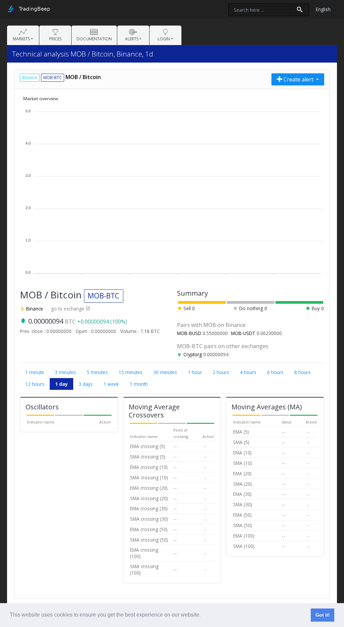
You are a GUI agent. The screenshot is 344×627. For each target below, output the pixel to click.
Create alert (298, 79)
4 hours (248, 372)
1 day (61, 384)
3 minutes (65, 372)
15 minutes (130, 372)
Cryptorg (192, 354)
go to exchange (68, 308)
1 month (139, 384)
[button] (203, 616)
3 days (86, 384)
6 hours (275, 372)
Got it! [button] (322, 615)
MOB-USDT (243, 333)
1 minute (34, 372)
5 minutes (97, 372)
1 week (111, 384)
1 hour (195, 372)
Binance (34, 308)
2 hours (221, 372)
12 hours (34, 384)
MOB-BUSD (189, 333)
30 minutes (165, 372)
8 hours (302, 372)
